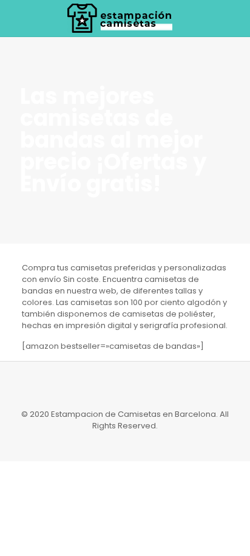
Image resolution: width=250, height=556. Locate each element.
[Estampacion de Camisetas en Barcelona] (125, 18)
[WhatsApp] (109, 442)
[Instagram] (125, 442)
